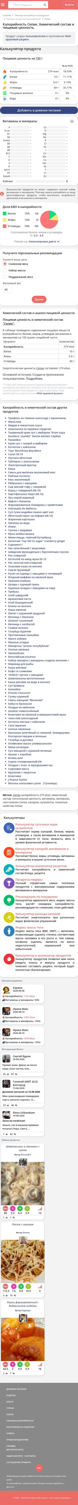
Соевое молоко (18, 627)
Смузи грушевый (19, 570)
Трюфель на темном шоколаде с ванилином (37, 418)
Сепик (47, 19)
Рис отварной (17, 555)
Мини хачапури (18, 747)
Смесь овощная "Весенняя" (25, 700)
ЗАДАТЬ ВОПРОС (14, 1456)
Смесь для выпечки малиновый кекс (32, 472)
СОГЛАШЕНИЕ (13, 1462)
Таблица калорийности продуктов (32, 15)
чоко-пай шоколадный (23, 718)
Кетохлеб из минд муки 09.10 (27, 559)
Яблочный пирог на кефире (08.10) (30, 515)
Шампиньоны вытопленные (26, 678)
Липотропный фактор (22, 465)
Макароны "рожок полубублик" (29, 646)
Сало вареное (17, 725)
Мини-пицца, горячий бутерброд (29, 537)
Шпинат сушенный (20, 620)
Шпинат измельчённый (23, 711)
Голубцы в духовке (20, 740)
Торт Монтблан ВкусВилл (24, 450)
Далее (39, 299)
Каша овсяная (17, 609)
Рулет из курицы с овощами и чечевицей (35, 573)
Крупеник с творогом (22, 772)
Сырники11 (15, 544)
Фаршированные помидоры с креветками (35, 505)
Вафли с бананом (19, 501)
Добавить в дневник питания (39, 110)
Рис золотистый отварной (25, 562)
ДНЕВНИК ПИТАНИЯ (16, 1389)
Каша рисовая (17, 667)
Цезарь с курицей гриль (23, 584)
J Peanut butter (17, 779)
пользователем (36, 36)
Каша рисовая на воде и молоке (29, 682)
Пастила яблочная (20, 458)
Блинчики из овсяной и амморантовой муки (37, 714)
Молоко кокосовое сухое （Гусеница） (33, 783)
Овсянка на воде (19, 523)
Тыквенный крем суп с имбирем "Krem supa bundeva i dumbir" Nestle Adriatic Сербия (36, 434)
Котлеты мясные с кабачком (26, 721)
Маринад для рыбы (20, 664)
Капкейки (14, 689)
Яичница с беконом (21, 617)
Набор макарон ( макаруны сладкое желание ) (38, 660)
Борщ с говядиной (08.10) (24, 490)
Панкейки (14, 439)
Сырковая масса (18, 768)
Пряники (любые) (19, 580)
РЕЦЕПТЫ (11, 1395)
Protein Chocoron (19, 693)
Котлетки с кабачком (22, 447)
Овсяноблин (16, 653)
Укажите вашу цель (15, 259)
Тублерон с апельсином (23, 461)
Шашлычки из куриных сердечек (29, 429)
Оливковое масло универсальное (30, 743)
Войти (69, 5)
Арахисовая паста (19, 599)
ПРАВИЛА (26, 1462)
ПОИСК (10, 1414)
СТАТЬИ (10, 1408)
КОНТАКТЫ (30, 1456)
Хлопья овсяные (18, 649)
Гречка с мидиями (20, 530)
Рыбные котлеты (19, 476)
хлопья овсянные (19, 729)
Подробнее (34, 379)
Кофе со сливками (20, 671)
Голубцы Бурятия (19, 631)
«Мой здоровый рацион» (49, 393)
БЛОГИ (9, 1401)
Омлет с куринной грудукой (26, 613)
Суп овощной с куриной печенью (30, 750)
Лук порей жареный (21, 497)
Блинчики (14, 776)
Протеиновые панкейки (23, 635)
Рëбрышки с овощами (22, 483)
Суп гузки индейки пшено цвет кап (31, 512)
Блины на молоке (19, 606)
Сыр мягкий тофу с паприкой (27, 486)
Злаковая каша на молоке (25, 566)
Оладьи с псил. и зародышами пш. (30, 765)
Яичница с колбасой (21, 624)
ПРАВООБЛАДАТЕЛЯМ (17, 1439)
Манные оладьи (18, 642)
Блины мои (15, 758)
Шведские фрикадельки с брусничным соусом (38, 552)
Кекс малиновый (19, 479)
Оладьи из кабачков (21, 707)
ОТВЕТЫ (10, 1433)
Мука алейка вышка (21, 533)
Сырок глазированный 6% (25, 761)
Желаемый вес (12, 283)
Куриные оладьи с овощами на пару (31, 588)
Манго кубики (17, 638)
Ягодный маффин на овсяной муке (30, 577)
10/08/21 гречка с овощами (25, 674)
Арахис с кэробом (19, 754)
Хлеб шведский (18, 595)
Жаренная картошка (21, 519)
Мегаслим (14, 421)
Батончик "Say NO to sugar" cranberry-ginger (36, 541)
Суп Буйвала (16, 685)
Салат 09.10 (15, 454)
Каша (11, 468)
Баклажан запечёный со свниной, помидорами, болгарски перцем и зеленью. (39, 734)
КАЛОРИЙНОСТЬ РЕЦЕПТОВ (20, 1427)
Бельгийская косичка (22, 656)
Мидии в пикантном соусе (25, 425)
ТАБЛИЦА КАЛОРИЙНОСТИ (20, 1420)
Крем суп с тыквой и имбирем (27, 443)
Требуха (13, 591)
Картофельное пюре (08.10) (25, 494)
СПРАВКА (10, 1446)
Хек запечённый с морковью (26, 548)
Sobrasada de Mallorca (22, 508)
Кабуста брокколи (20, 703)
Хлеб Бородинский (20, 602)
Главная (7, 15)
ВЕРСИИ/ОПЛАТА (14, 1449)
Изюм (12, 526)
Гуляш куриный (18, 696)
